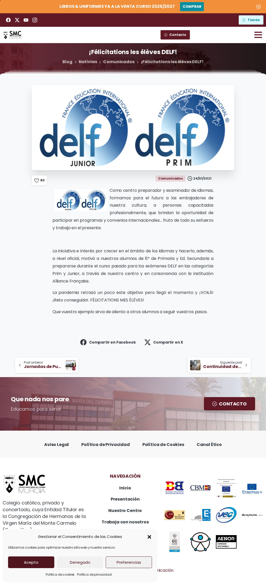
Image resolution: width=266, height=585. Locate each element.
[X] (17, 20)
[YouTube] (26, 20)
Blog (67, 62)
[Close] (258, 6)
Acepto (31, 562)
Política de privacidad (94, 574)
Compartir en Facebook (112, 342)
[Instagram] (34, 20)
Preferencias (129, 562)
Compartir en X (168, 342)
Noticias (88, 62)
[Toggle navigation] (258, 34)
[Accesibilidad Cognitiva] (200, 542)
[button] (149, 536)
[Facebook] (8, 20)
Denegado (80, 562)
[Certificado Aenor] (226, 542)
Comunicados (118, 62)
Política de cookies (60, 574)
